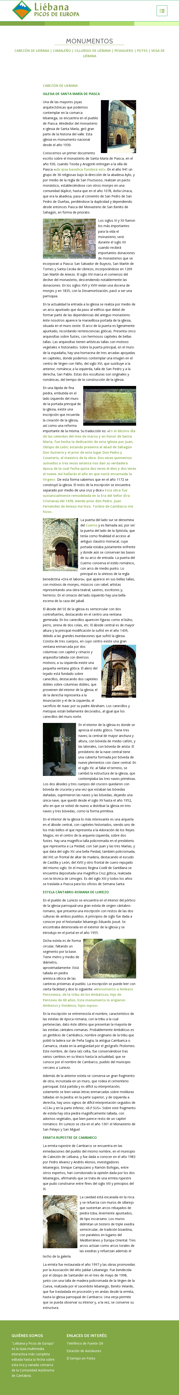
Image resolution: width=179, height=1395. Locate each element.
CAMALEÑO (62, 50)
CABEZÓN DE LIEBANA (31, 50)
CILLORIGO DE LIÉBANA (93, 50)
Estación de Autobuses (84, 1351)
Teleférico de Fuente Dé (85, 1343)
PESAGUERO (123, 50)
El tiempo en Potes (81, 1358)
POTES (142, 50)
